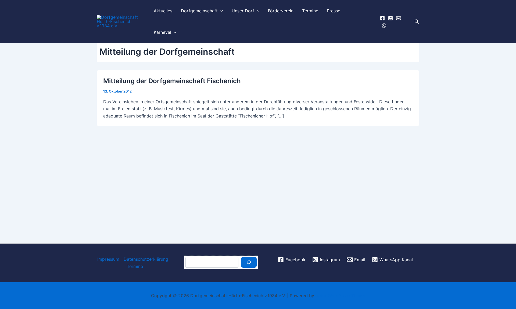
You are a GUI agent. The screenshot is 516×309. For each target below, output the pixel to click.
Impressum (108, 259)
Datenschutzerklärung (146, 259)
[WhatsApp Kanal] (384, 25)
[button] (220, 10)
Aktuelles (163, 10)
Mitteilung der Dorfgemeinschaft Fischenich (172, 81)
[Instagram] (390, 18)
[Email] (398, 18)
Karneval (162, 32)
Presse (333, 10)
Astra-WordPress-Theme (340, 295)
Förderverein (280, 10)
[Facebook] (382, 18)
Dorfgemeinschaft (199, 10)
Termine (310, 10)
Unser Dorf (243, 10)
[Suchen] (249, 262)
